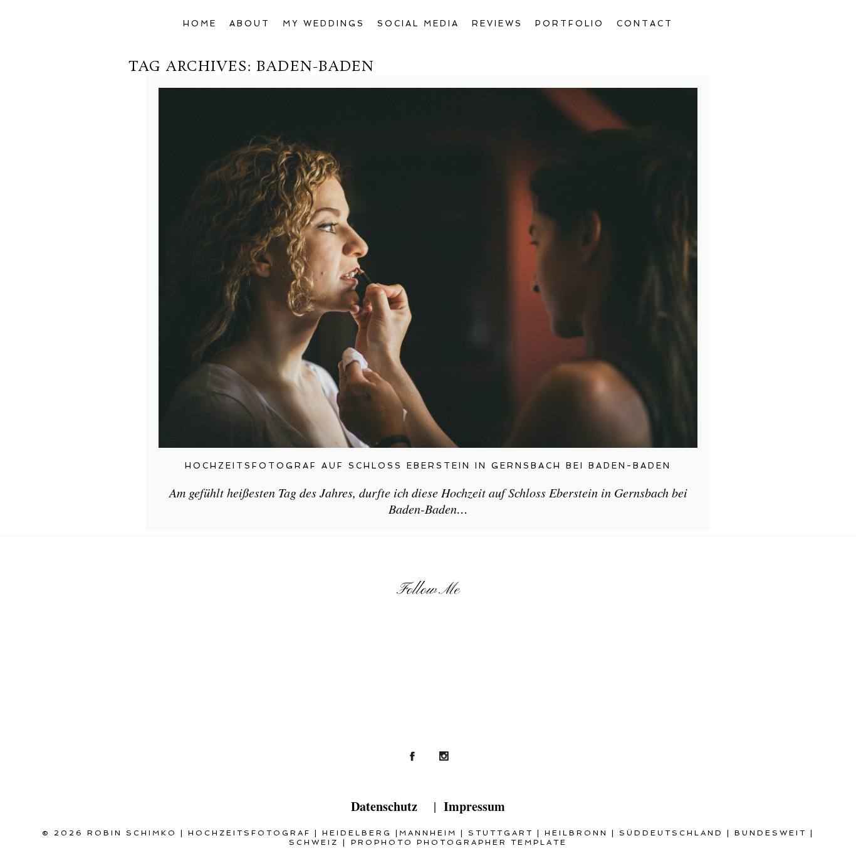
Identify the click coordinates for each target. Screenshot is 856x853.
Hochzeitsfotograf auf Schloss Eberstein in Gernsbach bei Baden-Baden (428, 465)
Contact (645, 23)
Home (200, 23)
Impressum (474, 806)
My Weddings (324, 23)
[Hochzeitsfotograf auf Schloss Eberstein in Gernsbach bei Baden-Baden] (428, 268)
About (249, 23)
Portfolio (569, 23)
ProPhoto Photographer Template (459, 842)
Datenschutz (384, 806)
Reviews (497, 23)
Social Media (418, 23)
